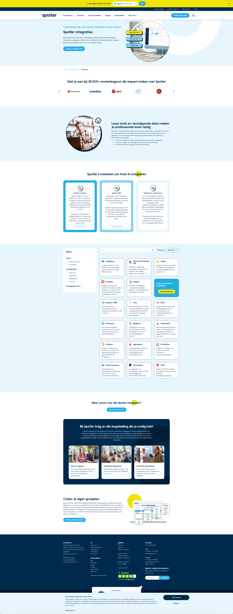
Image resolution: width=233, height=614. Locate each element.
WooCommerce (112, 370)
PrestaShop (139, 370)
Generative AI (95, 549)
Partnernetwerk (122, 553)
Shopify (139, 288)
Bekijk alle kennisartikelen (98, 575)
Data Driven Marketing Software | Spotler (49, 15)
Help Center (108, 474)
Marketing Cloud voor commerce (73, 547)
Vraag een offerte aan (69, 562)
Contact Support (172, 9)
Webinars (93, 571)
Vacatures (121, 564)
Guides (93, 565)
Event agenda (95, 569)
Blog (92, 560)
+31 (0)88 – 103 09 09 (151, 559)
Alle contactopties (150, 545)
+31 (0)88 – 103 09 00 (151, 551)
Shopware (112, 330)
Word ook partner (123, 556)
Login (196, 9)
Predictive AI (94, 551)
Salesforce (112, 267)
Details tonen (69, 610)
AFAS (166, 309)
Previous (59, 91)
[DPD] (95, 91)
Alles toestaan (176, 597)
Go (142, 4)
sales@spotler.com (151, 553)
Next (173, 91)
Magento (139, 330)
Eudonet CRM (112, 309)
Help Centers (186, 9)
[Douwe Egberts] (137, 91)
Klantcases (94, 563)
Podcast (93, 567)
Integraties (66, 551)
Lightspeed (139, 350)
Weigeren (176, 603)
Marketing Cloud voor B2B (71, 545)
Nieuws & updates (123, 549)
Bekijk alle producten (69, 554)
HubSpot (112, 350)
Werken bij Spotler (123, 562)
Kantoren (121, 547)
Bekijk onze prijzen (69, 558)
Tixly (139, 309)
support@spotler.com (151, 562)
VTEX (166, 370)
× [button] (141, 587)
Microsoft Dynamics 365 (139, 267)
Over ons (120, 545)
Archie (166, 267)
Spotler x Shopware (124, 558)
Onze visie (94, 545)
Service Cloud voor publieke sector (73, 549)
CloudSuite (166, 350)
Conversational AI (96, 547)
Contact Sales (159, 9)
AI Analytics (94, 554)
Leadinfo (112, 288)
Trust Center (122, 568)
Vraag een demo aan (69, 560)
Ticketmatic (166, 330)
